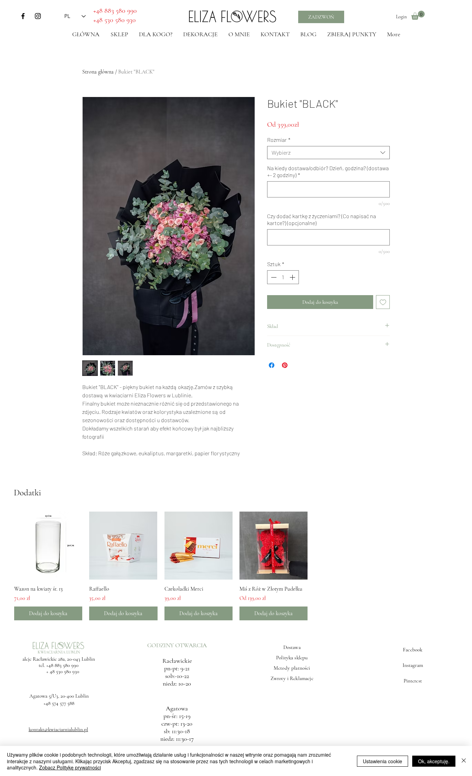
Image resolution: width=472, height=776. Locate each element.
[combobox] (328, 152)
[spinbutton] (283, 277)
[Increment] (293, 277)
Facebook (412, 650)
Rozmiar (278, 139)
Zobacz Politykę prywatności (70, 767)
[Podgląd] (48, 546)
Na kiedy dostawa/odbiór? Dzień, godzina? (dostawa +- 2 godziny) (328, 171)
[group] (236, 566)
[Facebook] (23, 16)
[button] (418, 15)
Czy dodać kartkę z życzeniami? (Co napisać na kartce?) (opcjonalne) (321, 219)
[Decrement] (273, 277)
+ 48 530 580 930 (58, 671)
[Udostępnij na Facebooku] (271, 365)
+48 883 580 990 (62, 665)
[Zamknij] (464, 760)
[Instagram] (38, 16)
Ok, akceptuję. (434, 761)
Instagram (413, 665)
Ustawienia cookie (382, 761)
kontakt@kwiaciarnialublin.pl (58, 729)
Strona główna (98, 71)
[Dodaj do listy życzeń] (383, 302)
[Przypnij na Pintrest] (285, 365)
